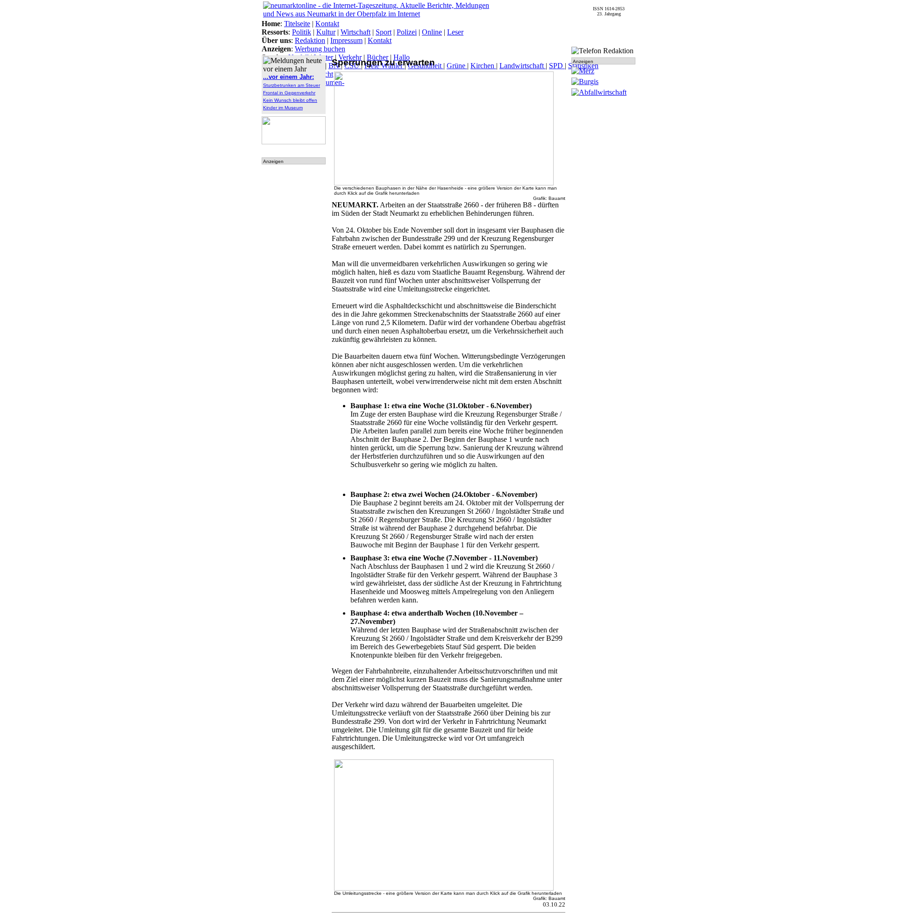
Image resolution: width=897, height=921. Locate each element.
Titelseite (297, 24)
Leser (455, 32)
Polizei (407, 32)
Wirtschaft (355, 32)
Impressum (346, 40)
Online (432, 32)
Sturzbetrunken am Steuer (291, 85)
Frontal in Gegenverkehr (289, 92)
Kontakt (327, 24)
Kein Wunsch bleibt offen (290, 100)
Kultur (325, 32)
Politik (301, 32)
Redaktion (310, 40)
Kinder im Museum (283, 107)
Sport (384, 32)
